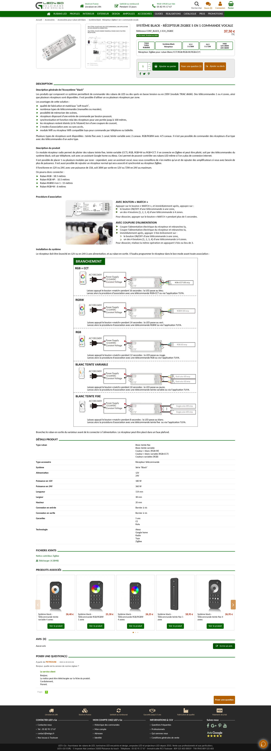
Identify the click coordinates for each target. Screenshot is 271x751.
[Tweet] (144, 74)
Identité (98, 738)
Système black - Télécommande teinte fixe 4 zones (210, 617)
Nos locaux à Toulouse (48, 738)
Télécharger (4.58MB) (48, 561)
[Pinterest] (149, 74)
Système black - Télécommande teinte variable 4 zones (48, 617)
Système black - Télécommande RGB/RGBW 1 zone (90, 617)
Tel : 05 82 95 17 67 (47, 729)
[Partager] (140, 74)
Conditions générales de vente (165, 738)
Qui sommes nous (160, 734)
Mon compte (100, 729)
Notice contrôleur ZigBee (47, 556)
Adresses (99, 734)
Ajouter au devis (217, 66)
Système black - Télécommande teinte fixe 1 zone (170, 617)
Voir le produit (56, 626)
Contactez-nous (45, 725)
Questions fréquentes (161, 725)
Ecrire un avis (225, 646)
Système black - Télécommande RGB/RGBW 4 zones (130, 617)
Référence (141, 31)
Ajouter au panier (167, 66)
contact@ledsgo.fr (46, 734)
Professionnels (158, 729)
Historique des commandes (107, 725)
